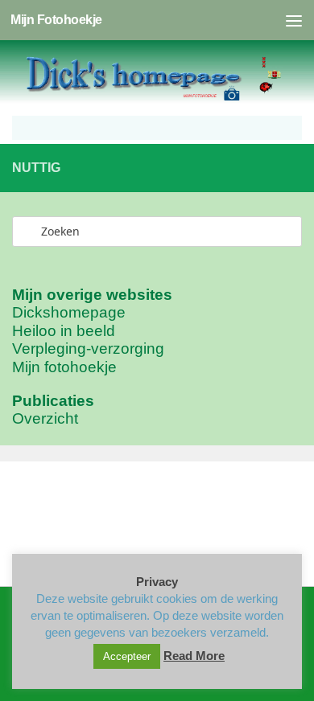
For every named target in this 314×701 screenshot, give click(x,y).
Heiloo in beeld (63, 330)
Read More (194, 655)
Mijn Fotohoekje (56, 20)
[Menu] (294, 20)
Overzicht (45, 418)
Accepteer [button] (127, 656)
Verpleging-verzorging (88, 348)
